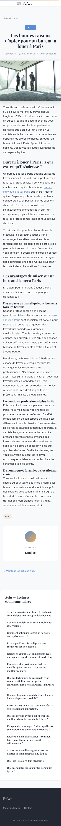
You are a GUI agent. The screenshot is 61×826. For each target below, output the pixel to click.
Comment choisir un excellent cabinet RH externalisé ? (30, 624)
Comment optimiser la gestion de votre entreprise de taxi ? (28, 634)
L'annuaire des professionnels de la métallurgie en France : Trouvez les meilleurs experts (26, 667)
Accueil (7, 18)
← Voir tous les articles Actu (19, 570)
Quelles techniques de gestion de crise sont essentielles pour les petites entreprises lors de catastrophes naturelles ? (30, 682)
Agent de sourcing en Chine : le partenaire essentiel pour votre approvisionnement (30, 613)
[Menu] (41, 3)
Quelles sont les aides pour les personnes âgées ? (29, 769)
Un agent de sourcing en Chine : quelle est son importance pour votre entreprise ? (30, 728)
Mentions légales (11, 808)
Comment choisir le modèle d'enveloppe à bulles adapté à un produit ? (30, 696)
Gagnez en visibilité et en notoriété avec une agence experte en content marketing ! (30, 655)
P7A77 (24, 3)
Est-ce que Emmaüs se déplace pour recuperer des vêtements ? (27, 645)
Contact (28, 808)
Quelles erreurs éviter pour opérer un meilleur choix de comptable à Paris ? (28, 717)
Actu (16, 18)
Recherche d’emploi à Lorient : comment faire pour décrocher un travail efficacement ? (29, 740)
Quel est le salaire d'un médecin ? (25, 760)
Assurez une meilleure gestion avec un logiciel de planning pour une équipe (28, 752)
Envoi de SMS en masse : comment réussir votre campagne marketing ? (30, 707)
